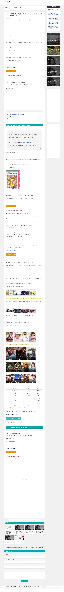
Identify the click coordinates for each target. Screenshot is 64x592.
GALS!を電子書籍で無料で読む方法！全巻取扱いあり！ (16, 114)
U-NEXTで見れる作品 (12, 116)
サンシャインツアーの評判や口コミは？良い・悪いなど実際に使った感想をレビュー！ (53, 23)
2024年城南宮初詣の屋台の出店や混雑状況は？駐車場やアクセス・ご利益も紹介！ (53, 10)
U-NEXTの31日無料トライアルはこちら (14, 418)
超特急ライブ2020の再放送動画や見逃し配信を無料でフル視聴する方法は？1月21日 (53, 60)
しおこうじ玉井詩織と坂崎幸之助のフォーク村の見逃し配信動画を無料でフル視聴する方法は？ (53, 71)
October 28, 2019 (33, 145)
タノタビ (7, 1)
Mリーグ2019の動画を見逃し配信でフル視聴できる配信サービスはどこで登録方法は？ (19, 542)
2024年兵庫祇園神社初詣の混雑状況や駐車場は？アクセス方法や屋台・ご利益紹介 (53, 27)
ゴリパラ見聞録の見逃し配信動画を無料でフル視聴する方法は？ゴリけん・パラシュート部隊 (19, 532)
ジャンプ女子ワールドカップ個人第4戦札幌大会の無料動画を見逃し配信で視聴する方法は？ (39, 532)
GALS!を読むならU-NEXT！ (12, 67)
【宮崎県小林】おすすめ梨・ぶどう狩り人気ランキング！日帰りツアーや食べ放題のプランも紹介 (53, 50)
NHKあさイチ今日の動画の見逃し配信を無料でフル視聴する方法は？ (29, 532)
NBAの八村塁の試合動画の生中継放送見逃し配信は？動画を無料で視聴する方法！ (15, 547)
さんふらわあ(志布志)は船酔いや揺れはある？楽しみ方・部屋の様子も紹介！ (53, 40)
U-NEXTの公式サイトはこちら (12, 414)
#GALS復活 (19, 142)
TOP (7, 586)
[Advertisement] (24, 28)
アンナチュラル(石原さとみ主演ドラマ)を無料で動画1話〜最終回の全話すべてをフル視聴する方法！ (9, 532)
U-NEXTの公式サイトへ (11, 205)
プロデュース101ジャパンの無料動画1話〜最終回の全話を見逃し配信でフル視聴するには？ (53, 14)
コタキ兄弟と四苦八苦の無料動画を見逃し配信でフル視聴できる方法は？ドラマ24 (9, 542)
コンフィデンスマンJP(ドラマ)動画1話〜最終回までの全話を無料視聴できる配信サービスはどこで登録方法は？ (35, 547)
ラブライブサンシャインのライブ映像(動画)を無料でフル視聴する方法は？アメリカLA (53, 81)
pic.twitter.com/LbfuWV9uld (26, 142)
